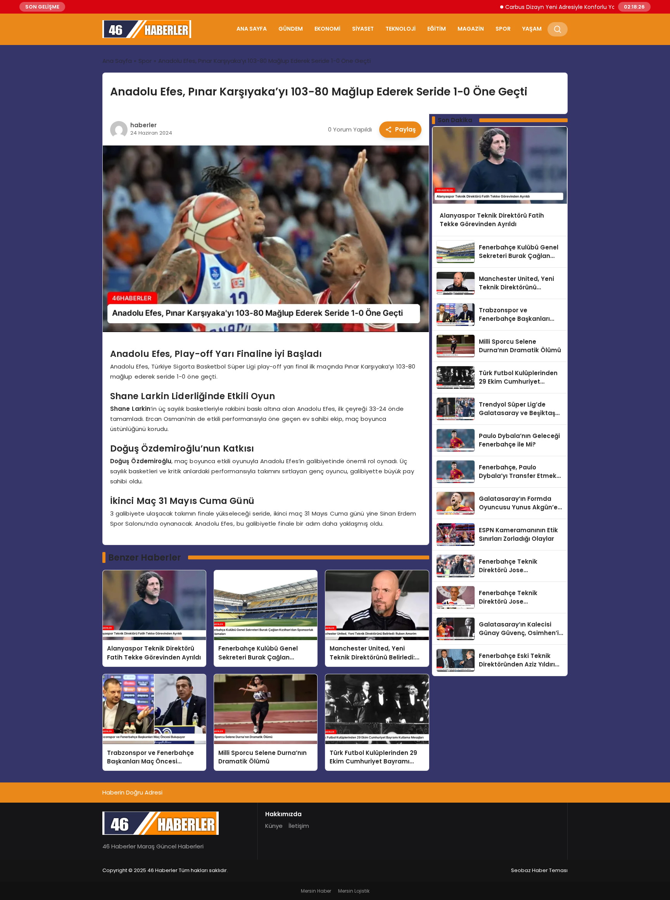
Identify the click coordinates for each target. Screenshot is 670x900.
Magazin (471, 29)
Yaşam (532, 29)
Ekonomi (327, 29)
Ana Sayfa (252, 29)
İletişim (298, 826)
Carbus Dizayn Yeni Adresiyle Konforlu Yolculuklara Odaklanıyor (562, 7)
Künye (274, 826)
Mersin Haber (316, 891)
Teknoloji (400, 29)
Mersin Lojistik (354, 891)
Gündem (290, 29)
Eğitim (436, 29)
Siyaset (363, 29)
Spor (503, 29)
